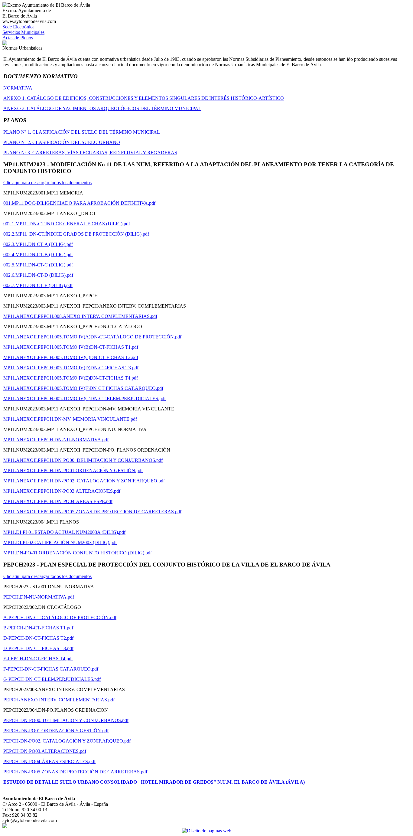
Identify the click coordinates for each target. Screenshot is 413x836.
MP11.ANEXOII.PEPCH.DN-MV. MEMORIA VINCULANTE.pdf (70, 419)
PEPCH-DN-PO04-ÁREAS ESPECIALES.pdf (49, 761)
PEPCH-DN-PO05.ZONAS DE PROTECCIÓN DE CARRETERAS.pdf (75, 771)
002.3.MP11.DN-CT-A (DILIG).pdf (38, 244)
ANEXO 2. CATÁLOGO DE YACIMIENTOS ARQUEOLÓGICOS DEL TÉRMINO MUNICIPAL (102, 108)
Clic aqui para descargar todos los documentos (47, 182)
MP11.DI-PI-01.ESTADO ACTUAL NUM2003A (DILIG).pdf (64, 532)
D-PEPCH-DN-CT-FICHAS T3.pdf (38, 648)
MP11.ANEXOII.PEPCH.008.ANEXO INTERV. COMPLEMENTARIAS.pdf (80, 316)
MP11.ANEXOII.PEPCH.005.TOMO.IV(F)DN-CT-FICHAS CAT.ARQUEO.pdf (83, 388)
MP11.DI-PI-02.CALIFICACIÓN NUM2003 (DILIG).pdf (60, 542)
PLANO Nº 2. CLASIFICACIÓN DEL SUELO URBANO (61, 142)
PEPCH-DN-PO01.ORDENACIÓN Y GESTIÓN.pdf (56, 730)
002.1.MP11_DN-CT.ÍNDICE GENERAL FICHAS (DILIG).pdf (66, 223)
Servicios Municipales (23, 32)
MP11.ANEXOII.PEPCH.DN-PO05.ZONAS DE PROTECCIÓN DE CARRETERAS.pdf (92, 511)
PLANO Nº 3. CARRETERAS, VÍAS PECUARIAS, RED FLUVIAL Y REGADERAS (90, 152)
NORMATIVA (17, 87)
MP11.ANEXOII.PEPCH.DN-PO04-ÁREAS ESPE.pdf (57, 501)
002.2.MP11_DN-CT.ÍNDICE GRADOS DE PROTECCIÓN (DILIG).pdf (76, 234)
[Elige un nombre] (4, 43)
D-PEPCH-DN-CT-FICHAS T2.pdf (38, 638)
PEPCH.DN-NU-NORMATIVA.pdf (38, 596)
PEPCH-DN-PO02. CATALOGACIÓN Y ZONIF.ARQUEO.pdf (67, 740)
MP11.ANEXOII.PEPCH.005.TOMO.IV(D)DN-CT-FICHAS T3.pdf (70, 367)
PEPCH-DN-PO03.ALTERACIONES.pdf (44, 751)
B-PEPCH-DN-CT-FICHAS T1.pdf (38, 627)
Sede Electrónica (18, 26)
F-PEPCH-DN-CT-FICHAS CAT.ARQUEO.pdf (50, 668)
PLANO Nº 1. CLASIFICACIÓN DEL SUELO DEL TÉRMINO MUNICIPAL (81, 132)
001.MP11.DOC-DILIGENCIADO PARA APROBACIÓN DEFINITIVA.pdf (79, 203)
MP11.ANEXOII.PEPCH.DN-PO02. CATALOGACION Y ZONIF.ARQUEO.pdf (84, 480)
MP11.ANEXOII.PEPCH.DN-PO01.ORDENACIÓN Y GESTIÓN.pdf (73, 470)
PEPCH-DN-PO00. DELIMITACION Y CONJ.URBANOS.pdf (65, 720)
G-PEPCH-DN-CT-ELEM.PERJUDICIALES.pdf (52, 679)
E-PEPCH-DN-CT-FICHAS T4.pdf (38, 658)
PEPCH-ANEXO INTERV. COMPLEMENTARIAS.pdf (59, 699)
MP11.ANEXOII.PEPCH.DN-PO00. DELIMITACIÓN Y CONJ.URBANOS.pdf (83, 460)
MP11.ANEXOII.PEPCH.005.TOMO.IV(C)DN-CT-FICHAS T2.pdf (70, 357)
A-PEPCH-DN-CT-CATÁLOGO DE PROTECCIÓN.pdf (59, 617)
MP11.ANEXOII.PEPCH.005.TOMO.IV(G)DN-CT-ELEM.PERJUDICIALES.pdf (84, 398)
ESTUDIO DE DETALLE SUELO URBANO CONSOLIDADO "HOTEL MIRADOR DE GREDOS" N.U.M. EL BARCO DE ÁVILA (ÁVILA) (154, 782)
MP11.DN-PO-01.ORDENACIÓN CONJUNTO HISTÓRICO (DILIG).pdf (77, 552)
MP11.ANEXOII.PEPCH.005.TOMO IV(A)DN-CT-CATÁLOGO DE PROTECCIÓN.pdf (92, 336)
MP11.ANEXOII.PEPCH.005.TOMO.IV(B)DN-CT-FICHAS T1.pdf (70, 347)
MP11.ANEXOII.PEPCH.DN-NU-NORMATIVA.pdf (56, 439)
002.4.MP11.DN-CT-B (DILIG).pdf (38, 254)
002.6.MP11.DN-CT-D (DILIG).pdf (38, 275)
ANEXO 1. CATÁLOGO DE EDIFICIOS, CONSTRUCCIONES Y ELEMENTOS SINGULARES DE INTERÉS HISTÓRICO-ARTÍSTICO (143, 98)
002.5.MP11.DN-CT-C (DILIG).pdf (38, 264)
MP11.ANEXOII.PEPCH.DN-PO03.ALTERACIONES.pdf (61, 491)
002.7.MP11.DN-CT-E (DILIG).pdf (38, 285)
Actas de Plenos (17, 37)
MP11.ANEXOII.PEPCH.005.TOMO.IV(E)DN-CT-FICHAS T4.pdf (70, 377)
